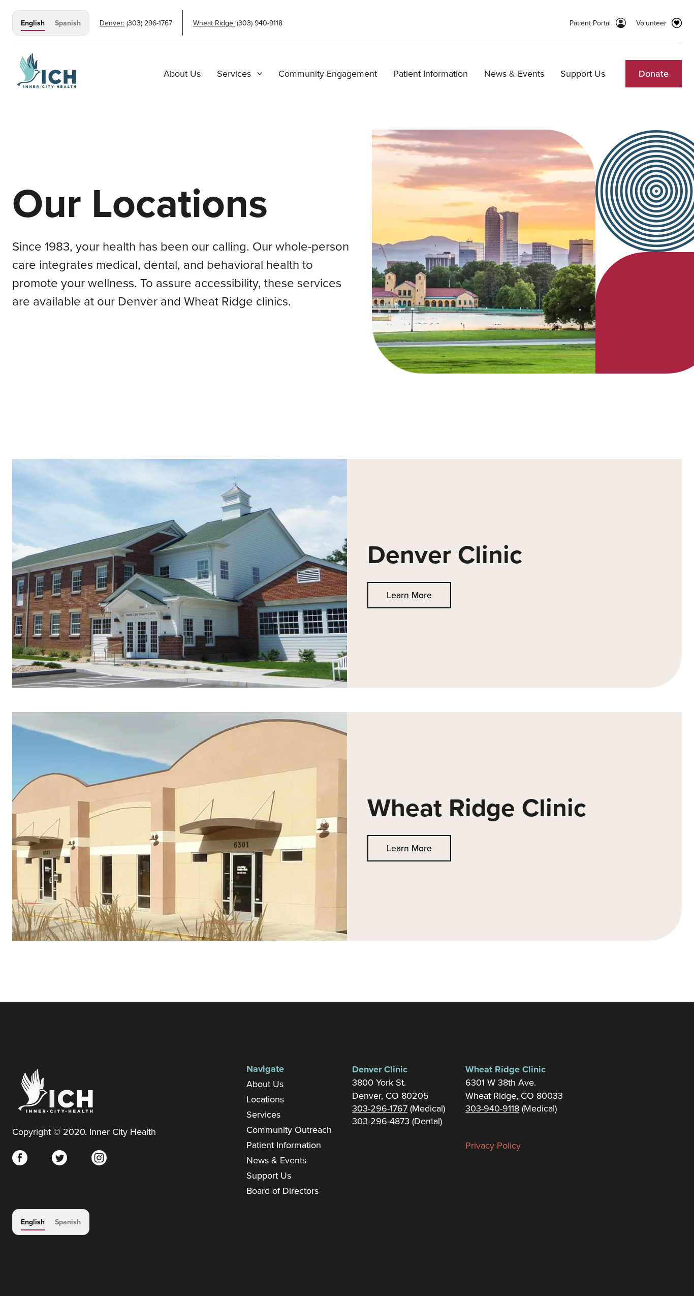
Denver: (112, 23)
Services (263, 1114)
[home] (46, 66)
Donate (654, 73)
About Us (182, 73)
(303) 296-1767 (148, 23)
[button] (239, 73)
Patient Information (430, 73)
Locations (265, 1099)
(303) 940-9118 (258, 23)
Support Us (582, 73)
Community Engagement (327, 73)
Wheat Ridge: (214, 23)
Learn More (409, 595)
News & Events (514, 73)
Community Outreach (289, 1130)
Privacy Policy (493, 1145)
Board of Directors (282, 1191)
